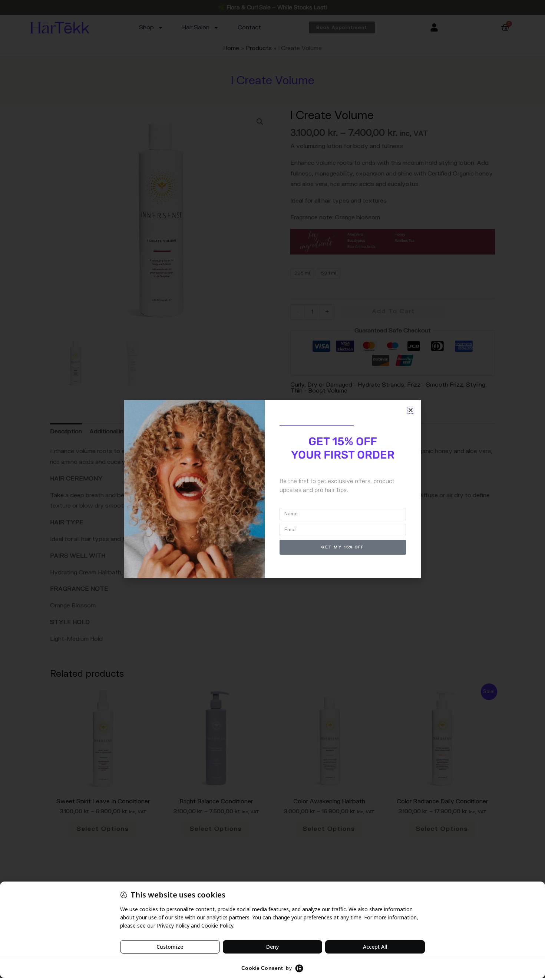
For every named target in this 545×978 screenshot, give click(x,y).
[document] (272, 489)
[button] (410, 410)
